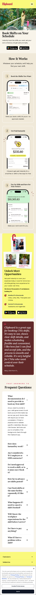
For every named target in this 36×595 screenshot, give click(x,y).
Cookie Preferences (18, 586)
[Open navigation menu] (32, 4)
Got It (18, 591)
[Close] (34, 569)
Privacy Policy (15, 575)
